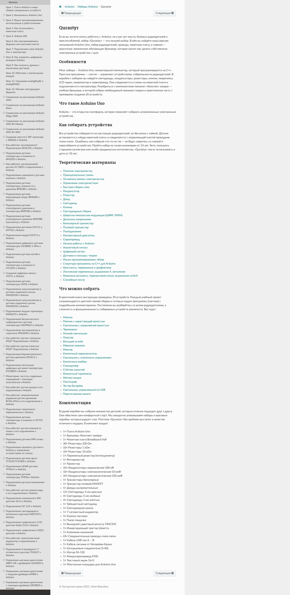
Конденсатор (71, 191)
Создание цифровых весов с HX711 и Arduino (21, 274)
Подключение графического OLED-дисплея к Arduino (25, 532)
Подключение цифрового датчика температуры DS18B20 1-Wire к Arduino (24, 246)
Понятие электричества (77, 171)
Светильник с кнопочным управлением (87, 357)
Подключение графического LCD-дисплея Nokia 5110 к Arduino (24, 524)
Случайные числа (74, 279)
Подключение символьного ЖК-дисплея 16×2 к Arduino (23, 500)
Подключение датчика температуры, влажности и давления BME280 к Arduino (21, 186)
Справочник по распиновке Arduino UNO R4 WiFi (25, 130)
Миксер (68, 349)
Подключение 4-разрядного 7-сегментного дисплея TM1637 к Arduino (23, 552)
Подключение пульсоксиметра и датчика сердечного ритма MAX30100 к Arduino (23, 292)
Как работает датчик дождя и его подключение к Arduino (24, 389)
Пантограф (70, 381)
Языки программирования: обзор (83, 259)
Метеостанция (72, 377)
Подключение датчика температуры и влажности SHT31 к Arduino (24, 420)
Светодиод (70, 203)
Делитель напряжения (77, 219)
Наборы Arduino (88, 6)
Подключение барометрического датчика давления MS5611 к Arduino (24, 357)
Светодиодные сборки (77, 211)
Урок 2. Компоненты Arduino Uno (24, 15)
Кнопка (67, 207)
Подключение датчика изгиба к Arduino (23, 255)
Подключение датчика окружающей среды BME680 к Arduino (22, 197)
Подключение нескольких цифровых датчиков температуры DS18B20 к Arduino (24, 368)
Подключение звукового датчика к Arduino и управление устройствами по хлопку (25, 450)
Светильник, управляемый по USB (84, 390)
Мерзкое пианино (74, 345)
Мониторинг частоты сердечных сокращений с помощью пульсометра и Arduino (24, 379)
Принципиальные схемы (78, 175)
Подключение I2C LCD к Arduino (23, 506)
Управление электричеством (80, 183)
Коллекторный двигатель (79, 235)
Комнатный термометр (77, 373)
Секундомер (70, 365)
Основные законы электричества (83, 179)
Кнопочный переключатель (80, 353)
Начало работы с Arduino (78, 243)
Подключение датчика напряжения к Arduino (25, 484)
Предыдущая (72, 13)
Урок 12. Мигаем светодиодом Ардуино (23, 90)
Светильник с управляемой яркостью (86, 325)
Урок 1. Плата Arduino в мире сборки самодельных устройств (23, 9)
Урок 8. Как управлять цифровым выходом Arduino (24, 58)
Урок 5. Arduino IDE (16, 36)
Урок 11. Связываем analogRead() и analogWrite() (24, 82)
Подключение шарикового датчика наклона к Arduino (25, 176)
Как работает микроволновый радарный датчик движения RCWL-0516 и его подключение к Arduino (24, 400)
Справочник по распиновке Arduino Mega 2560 (25, 114)
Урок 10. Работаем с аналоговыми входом (24, 74)
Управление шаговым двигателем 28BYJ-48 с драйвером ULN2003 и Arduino (24, 563)
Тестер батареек (73, 386)
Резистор (69, 195)
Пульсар (68, 337)
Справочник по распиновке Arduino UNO (25, 98)
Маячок (67, 317)
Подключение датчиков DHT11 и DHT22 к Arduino (24, 228)
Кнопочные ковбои (75, 361)
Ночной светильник (75, 333)
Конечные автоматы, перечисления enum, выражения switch (100, 275)
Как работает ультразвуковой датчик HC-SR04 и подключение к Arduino (24, 167)
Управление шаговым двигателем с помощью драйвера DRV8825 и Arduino (24, 585)
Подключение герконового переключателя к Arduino (20, 411)
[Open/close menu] (4, 15)
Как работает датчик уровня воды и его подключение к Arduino (24, 491)
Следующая (163, 13)
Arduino (69, 6)
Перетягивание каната (77, 394)
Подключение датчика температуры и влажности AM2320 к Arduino (20, 156)
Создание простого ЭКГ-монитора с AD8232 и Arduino (24, 138)
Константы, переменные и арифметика (87, 267)
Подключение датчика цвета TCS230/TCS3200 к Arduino (21, 460)
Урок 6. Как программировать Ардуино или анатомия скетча (22, 42)
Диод (66, 199)
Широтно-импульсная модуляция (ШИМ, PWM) (92, 215)
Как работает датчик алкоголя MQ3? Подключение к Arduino (22, 347)
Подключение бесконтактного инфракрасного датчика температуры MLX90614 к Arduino (24, 322)
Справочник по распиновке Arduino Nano (25, 106)
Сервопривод (71, 239)
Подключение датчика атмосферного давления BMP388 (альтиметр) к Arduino (24, 219)
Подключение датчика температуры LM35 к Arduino (22, 282)
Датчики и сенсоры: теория (80, 255)
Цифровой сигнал (74, 251)
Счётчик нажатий (74, 369)
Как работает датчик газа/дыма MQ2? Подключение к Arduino (23, 339)
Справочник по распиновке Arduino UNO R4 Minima (25, 122)
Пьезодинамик (72, 231)
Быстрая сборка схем (76, 187)
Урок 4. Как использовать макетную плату (20, 30)
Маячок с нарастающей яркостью (84, 321)
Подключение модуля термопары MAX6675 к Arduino (24, 313)
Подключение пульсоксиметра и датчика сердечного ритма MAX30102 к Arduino (23, 303)
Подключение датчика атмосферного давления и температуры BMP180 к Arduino (23, 208)
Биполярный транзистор (78, 223)
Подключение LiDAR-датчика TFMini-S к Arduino (22, 468)
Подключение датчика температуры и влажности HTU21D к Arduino (20, 265)
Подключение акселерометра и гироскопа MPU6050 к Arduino (23, 332)
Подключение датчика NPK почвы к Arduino (24, 441)
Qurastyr (13, 2)
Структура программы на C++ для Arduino (89, 263)
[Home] (60, 6)
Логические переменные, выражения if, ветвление (94, 271)
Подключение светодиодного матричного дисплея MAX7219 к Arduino (24, 514)
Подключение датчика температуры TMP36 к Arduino (22, 476)
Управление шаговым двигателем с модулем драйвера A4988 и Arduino (24, 574)
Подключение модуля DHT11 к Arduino (23, 237)
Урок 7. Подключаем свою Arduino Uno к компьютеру (24, 50)
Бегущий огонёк (73, 341)
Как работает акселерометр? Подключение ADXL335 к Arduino (24, 146)
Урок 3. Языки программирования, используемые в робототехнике (24, 22)
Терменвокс (70, 329)
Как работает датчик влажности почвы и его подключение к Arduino (23, 431)
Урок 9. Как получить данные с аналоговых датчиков (23, 66)
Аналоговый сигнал (75, 247)
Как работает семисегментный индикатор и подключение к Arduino (22, 541)
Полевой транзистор (76, 227)
